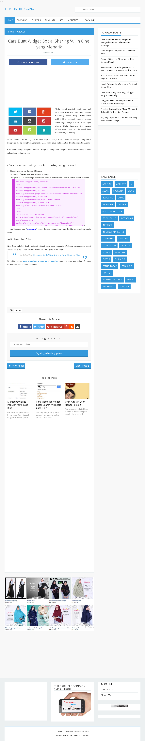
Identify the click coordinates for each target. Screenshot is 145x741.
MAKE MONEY (109, 245)
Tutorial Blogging (80, 732)
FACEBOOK (108, 204)
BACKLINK (89, 20)
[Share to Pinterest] (66, 326)
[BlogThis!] (71, 326)
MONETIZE (73, 20)
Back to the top (81, 735)
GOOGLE (122, 204)
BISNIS (131, 190)
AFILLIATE (121, 184)
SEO (61, 20)
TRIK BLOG (126, 266)
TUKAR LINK (106, 684)
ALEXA (105, 190)
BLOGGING (22, 20)
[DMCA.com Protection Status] (119, 706)
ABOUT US (106, 694)
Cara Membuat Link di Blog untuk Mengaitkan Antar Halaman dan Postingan (116, 42)
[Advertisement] (49, 87)
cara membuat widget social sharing (40, 261)
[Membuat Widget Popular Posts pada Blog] (20, 391)
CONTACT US (107, 689)
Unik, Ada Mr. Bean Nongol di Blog (75, 403)
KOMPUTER (108, 238)
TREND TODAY (110, 266)
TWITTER (107, 272)
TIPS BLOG (120, 259)
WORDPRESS (109, 286)
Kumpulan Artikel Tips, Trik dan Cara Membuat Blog (56, 255)
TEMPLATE (50, 20)
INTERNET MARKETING (113, 232)
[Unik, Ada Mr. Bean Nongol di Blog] (78, 391)
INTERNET (107, 225)
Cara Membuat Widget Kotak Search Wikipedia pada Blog (48, 405)
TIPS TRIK (36, 20)
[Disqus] (49, 456)
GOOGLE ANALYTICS (112, 211)
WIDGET (18, 310)
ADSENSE (107, 184)
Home (10, 20)
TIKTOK (106, 259)
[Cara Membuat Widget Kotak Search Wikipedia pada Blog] (49, 391)
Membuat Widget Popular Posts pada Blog (17, 405)
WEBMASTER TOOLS (112, 279)
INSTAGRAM (127, 218)
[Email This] (77, 326)
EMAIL (121, 197)
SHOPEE (106, 252)
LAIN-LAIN (123, 238)
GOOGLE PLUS (109, 218)
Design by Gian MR (64, 735)
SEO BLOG (126, 245)
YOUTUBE (124, 286)
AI (131, 184)
